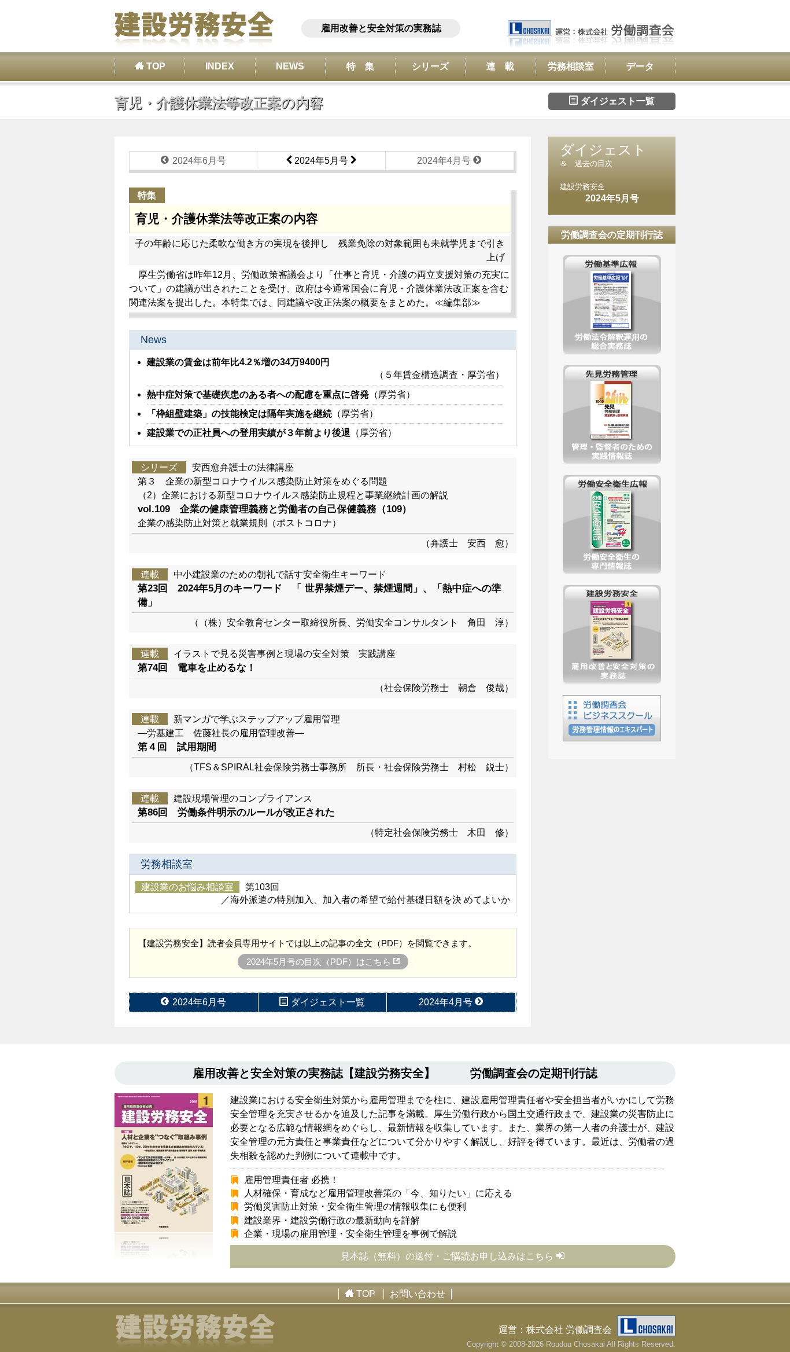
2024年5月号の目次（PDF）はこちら (319, 962)
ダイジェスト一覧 (616, 101)
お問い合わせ (417, 1294)
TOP (154, 66)
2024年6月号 (198, 161)
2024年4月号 (445, 161)
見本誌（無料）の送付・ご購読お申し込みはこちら (447, 1256)
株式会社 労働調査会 (569, 1330)
